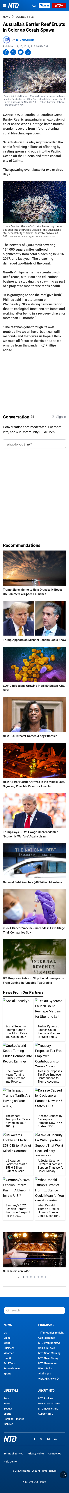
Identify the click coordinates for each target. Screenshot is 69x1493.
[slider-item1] (23, 1277)
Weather (9, 1353)
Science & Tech (26, 16)
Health (8, 1358)
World (7, 1342)
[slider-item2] (27, 1277)
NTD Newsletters (48, 1408)
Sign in (44, 5)
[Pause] (8, 1264)
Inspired (8, 1423)
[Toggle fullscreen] (54, 1264)
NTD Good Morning (49, 1353)
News (6, 16)
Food (7, 1398)
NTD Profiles (45, 1398)
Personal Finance (14, 1418)
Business (9, 1348)
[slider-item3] (31, 1277)
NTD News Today (48, 1358)
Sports (7, 1373)
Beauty (8, 1408)
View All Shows (47, 1378)
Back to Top (63, 1474)
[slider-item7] (45, 1277)
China (7, 1337)
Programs (46, 1325)
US (5, 1332)
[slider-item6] (42, 1277)
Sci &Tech (9, 1363)
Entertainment (12, 1368)
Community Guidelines (38, 432)
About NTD (46, 1390)
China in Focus (46, 1348)
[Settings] (61, 1264)
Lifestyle (11, 1390)
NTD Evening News (49, 1342)
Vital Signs (44, 1373)
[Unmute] (61, 1253)
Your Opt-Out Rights (34, 1482)
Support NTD (45, 1413)
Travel (7, 1403)
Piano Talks (45, 1368)
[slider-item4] (34, 1277)
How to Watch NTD (49, 1403)
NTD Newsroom (25, 39)
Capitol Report (46, 1337)
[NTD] (10, 1439)
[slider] (34, 1259)
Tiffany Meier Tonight (51, 1332)
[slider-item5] (38, 1277)
